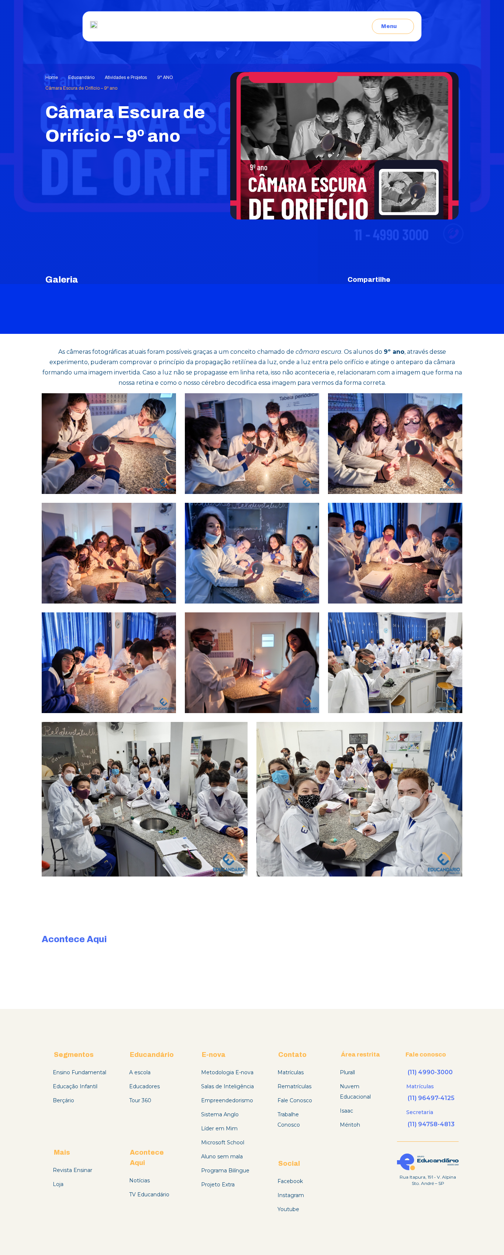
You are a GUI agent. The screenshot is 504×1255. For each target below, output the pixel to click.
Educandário (81, 77)
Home (51, 77)
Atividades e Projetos (126, 77)
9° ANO (165, 77)
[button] (406, 279)
